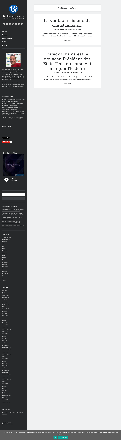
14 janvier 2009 (76, 29)
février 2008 (5, 368)
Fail (3, 246)
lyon (3, 260)
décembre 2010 (6, 318)
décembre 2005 (6, 402)
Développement (7, 38)
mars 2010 (5, 324)
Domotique (5, 241)
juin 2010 (4, 320)
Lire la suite (67, 40)
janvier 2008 (5, 370)
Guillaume (5, 209)
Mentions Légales (6, 422)
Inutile (4, 255)
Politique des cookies (7, 423)
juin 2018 (4, 306)
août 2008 (4, 356)
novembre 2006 (6, 395)
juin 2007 (4, 386)
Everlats (21, 72)
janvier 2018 (5, 308)
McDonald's (5, 262)
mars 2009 (5, 340)
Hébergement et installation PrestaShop (12, 412)
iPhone (4, 257)
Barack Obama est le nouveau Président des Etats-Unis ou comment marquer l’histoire (67, 61)
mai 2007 (4, 388)
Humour (5, 45)
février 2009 (5, 343)
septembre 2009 (6, 329)
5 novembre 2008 (76, 72)
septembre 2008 (6, 354)
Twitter (4, 280)
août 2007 (4, 381)
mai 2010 (4, 322)
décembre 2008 (6, 347)
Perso (3, 269)
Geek (4, 42)
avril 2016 (4, 313)
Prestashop (5, 273)
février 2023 (5, 297)
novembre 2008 (6, 349)
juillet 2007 (5, 384)
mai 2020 (4, 299)
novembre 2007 (6, 374)
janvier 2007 (5, 393)
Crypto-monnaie (6, 237)
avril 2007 (4, 390)
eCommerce (5, 244)
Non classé (5, 266)
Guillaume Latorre (13, 16)
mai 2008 (4, 363)
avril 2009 (4, 338)
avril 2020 (4, 302)
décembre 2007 (6, 372)
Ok (55, 437)
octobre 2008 (5, 352)
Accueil (4, 31)
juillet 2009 (5, 333)
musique (4, 264)
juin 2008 (4, 361)
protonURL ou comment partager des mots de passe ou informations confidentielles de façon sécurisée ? (13, 113)
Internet (4, 35)
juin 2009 (4, 336)
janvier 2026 (5, 293)
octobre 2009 (5, 327)
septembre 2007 (6, 379)
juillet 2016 (5, 311)
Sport (3, 278)
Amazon (4, 414)
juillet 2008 (5, 359)
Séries (4, 275)
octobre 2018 (5, 304)
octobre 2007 (5, 377)
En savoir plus (63, 437)
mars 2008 (5, 365)
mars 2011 (5, 315)
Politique (4, 271)
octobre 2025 (5, 295)
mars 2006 (5, 399)
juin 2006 (4, 397)
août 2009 (4, 331)
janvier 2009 (5, 345)
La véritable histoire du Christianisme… (67, 23)
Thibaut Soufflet (6, 213)
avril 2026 (4, 290)
